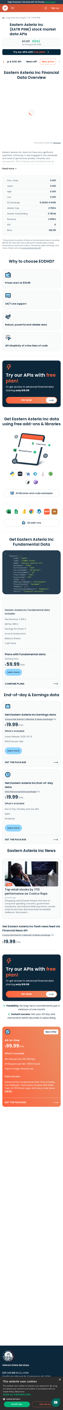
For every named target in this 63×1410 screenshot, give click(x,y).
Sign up (55, 8)
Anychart (57, 143)
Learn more (50, 2)
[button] (31, 1394)
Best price (48, 61)
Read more (20, 1391)
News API (31, 61)
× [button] (60, 1380)
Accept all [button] (16, 1404)
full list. (8, 1091)
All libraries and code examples (34, 493)
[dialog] (31, 1393)
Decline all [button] (45, 1404)
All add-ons (34, 522)
